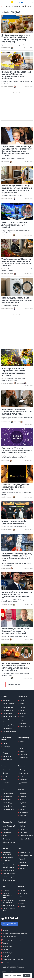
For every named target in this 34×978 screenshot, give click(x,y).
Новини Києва (7, 700)
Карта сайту (6, 956)
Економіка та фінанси (6, 738)
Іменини (22, 868)
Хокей (21, 751)
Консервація (23, 893)
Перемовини (7, 832)
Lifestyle (21, 789)
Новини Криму (8, 728)
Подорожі (22, 803)
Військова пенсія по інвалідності (8, 901)
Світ (3, 789)
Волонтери (6, 839)
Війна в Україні (6, 822)
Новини (4, 696)
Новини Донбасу (8, 725)
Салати (21, 903)
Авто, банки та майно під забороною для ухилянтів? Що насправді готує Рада (16, 411)
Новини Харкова (8, 704)
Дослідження (23, 783)
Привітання (23, 815)
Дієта (21, 776)
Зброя (5, 835)
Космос (5, 773)
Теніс (21, 748)
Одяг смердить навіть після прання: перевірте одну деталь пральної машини (16, 300)
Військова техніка (9, 842)
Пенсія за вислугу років (9, 909)
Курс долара (7, 756)
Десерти (22, 900)
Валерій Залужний (9, 867)
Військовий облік (25, 839)
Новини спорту (23, 737)
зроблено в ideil (7, 971)
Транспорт (6, 746)
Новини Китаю (8, 806)
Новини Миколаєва (9, 731)
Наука (3, 766)
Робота (21, 704)
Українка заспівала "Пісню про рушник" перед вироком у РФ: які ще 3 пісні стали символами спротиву (16, 262)
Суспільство (22, 696)
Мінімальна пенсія (9, 905)
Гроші (5, 743)
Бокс (21, 745)
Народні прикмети (25, 855)
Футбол (21, 742)
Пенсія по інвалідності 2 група (7, 895)
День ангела (23, 865)
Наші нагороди (7, 946)
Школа (21, 716)
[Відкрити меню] (2, 2)
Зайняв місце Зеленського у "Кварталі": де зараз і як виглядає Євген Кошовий (15, 631)
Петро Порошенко (9, 873)
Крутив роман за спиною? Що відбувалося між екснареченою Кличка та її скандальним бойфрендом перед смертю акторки (16, 151)
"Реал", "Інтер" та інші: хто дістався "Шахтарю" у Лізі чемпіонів (14, 225)
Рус (31, 2)
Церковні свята (24, 852)
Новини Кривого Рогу (8, 720)
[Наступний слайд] (32, 6)
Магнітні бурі (23, 812)
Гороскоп (22, 793)
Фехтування (23, 758)
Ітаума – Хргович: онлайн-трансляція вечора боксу (14, 522)
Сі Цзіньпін (6, 860)
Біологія (5, 776)
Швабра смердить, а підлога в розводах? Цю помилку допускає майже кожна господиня (16, 75)
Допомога (22, 723)
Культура (22, 806)
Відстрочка (23, 832)
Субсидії (22, 710)
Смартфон (6, 783)
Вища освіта (23, 720)
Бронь (21, 829)
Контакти (5, 949)
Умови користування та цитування (13, 940)
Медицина (22, 713)
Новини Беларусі (8, 809)
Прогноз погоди (24, 726)
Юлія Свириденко (9, 880)
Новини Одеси (8, 710)
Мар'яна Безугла (8, 877)
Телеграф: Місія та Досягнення (12, 959)
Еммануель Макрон (9, 864)
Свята (20, 848)
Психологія (23, 779)
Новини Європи (8, 793)
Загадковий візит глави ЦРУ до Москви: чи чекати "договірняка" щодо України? (16, 594)
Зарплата (22, 700)
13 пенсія (6, 890)
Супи (21, 897)
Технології (6, 770)
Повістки (22, 826)
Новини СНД (7, 803)
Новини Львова (8, 713)
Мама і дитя (23, 770)
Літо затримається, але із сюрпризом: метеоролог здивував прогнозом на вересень (13, 371)
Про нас (5, 930)
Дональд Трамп (8, 857)
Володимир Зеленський (7, 853)
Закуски (22, 906)
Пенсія (3, 886)
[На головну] (17, 2)
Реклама (5, 943)
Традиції (22, 859)
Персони (4, 848)
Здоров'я (21, 766)
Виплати (22, 707)
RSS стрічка (6, 962)
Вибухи (5, 829)
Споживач (22, 796)
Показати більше (14, 684)
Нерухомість (7, 750)
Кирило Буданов (8, 870)
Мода (21, 799)
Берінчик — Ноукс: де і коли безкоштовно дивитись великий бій (15, 487)
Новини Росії (7, 799)
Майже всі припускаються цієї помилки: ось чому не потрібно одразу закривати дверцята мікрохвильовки (16, 189)
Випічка (22, 890)
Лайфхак (22, 809)
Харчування (23, 773)
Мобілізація (22, 822)
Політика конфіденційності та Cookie (14, 933)
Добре (26, 975)
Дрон (4, 779)
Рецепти (21, 886)
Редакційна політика (9, 936)
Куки (19, 975)
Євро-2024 (23, 754)
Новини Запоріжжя (9, 716)
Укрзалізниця (7, 759)
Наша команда (7, 953)
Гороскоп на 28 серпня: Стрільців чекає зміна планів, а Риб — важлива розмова (16, 450)
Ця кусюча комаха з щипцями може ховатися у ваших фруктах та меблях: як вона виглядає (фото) (15, 666)
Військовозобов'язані (26, 835)
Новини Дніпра (8, 707)
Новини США (7, 796)
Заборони (22, 862)
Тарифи (5, 753)
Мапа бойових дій (9, 826)
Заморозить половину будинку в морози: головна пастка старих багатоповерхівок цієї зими (16, 557)
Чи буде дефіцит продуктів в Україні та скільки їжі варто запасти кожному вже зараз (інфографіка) (15, 38)
